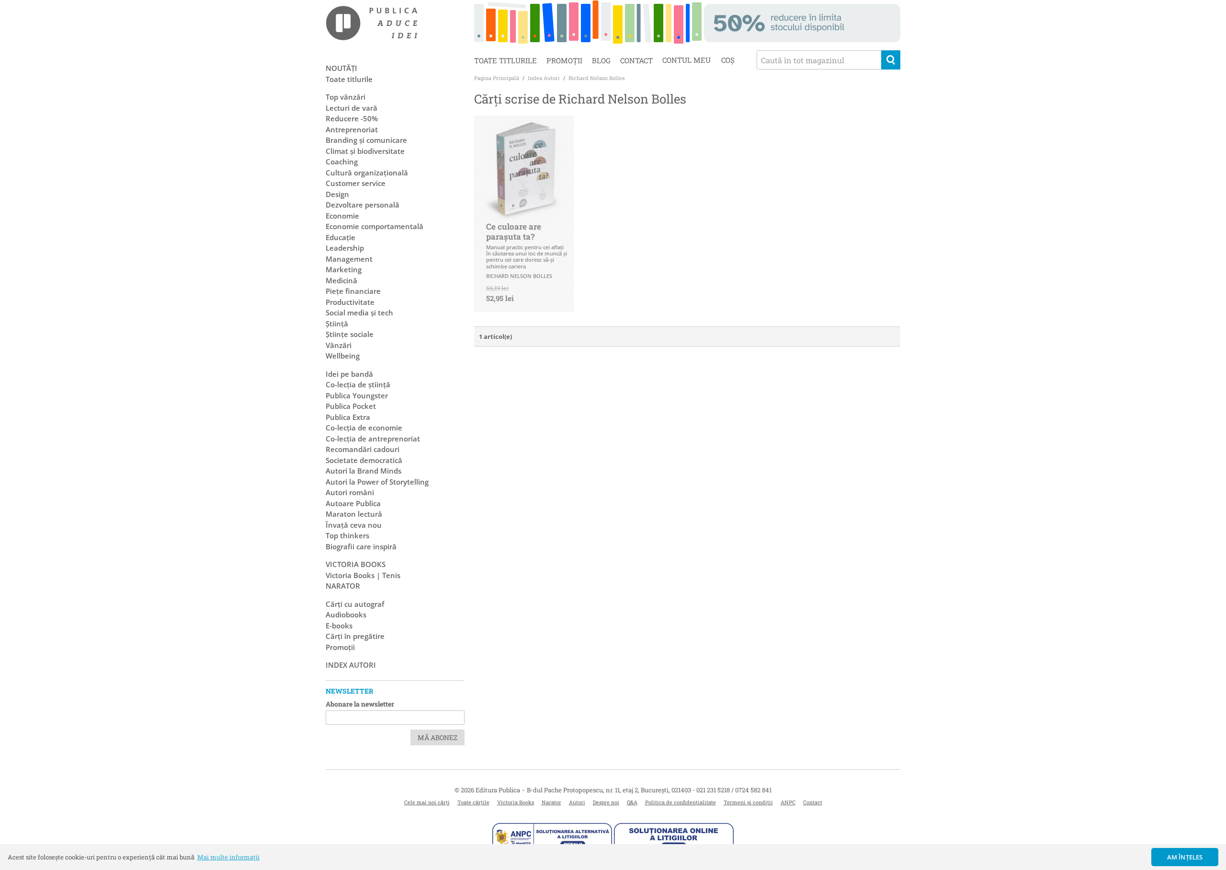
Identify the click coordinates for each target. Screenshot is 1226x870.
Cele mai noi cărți (427, 802)
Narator (551, 802)
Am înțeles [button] (1185, 857)
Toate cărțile (473, 802)
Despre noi (606, 802)
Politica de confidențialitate (680, 802)
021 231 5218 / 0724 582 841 (734, 790)
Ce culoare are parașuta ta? (513, 231)
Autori (577, 802)
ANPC (788, 802)
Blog (601, 60)
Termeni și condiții (748, 802)
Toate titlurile (505, 60)
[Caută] (890, 60)
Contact (636, 60)
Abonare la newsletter (360, 703)
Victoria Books (515, 802)
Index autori (351, 665)
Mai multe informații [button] (228, 857)
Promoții (564, 60)
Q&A (632, 802)
